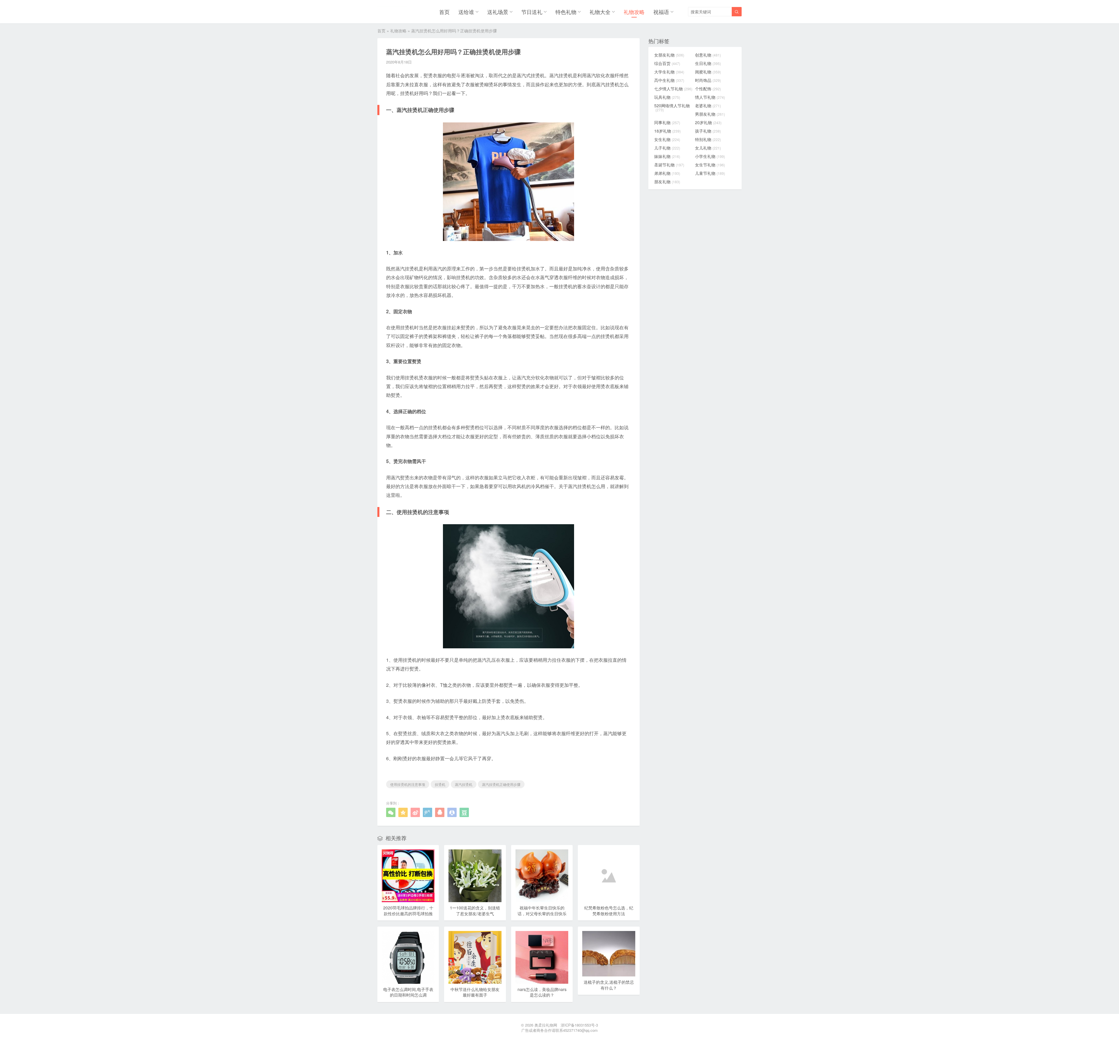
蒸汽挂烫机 (463, 784)
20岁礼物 (708, 122)
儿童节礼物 (710, 173)
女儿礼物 (708, 148)
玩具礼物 (667, 97)
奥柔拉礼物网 (545, 1025)
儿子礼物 (667, 148)
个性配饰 (708, 89)
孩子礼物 (708, 131)
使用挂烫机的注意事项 (407, 784)
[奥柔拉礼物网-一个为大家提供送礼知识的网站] (392, 11)
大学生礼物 (669, 72)
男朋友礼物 (710, 114)
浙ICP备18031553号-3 (579, 1025)
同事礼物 (667, 122)
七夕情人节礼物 (673, 89)
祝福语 (661, 11)
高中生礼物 (669, 80)
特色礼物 (565, 11)
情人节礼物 (710, 97)
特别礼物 (708, 139)
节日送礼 (531, 11)
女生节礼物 (710, 165)
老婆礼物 (708, 105)
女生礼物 (667, 139)
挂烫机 (440, 784)
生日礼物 (708, 63)
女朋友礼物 (669, 55)
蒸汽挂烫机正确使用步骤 (501, 784)
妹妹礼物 (667, 156)
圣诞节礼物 (669, 165)
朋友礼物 (667, 181)
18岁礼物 (667, 131)
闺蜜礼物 (708, 72)
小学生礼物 (710, 156)
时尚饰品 (708, 80)
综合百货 (667, 63)
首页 (444, 11)
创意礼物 (708, 55)
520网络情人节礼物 (672, 107)
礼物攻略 (634, 11)
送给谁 (466, 11)
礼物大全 (600, 11)
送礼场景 (497, 11)
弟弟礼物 (667, 173)
